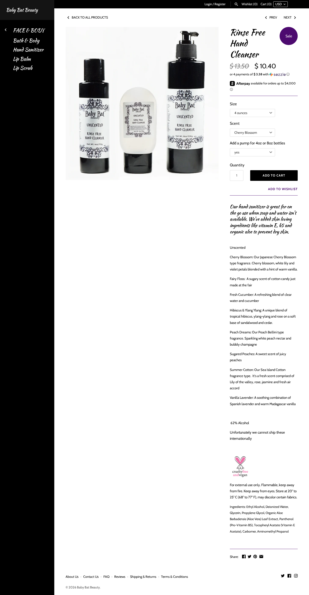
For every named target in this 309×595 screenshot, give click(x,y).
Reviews (119, 577)
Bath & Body (26, 40)
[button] (264, 74)
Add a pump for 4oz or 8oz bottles (257, 143)
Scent (235, 123)
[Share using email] (261, 556)
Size (233, 104)
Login (208, 4)
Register (220, 4)
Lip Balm (22, 58)
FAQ (106, 577)
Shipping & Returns (143, 577)
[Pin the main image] (255, 556)
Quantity (237, 165)
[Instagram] (296, 577)
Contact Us (91, 577)
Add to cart (274, 175)
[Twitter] (283, 577)
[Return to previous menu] (5, 29)
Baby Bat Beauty (88, 587)
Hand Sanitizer (28, 49)
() (250, 4)
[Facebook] (289, 577)
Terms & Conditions (174, 577)
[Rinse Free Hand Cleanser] (142, 103)
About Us (72, 577)
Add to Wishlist (282, 189)
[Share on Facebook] (244, 556)
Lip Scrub (22, 68)
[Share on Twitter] (249, 556)
